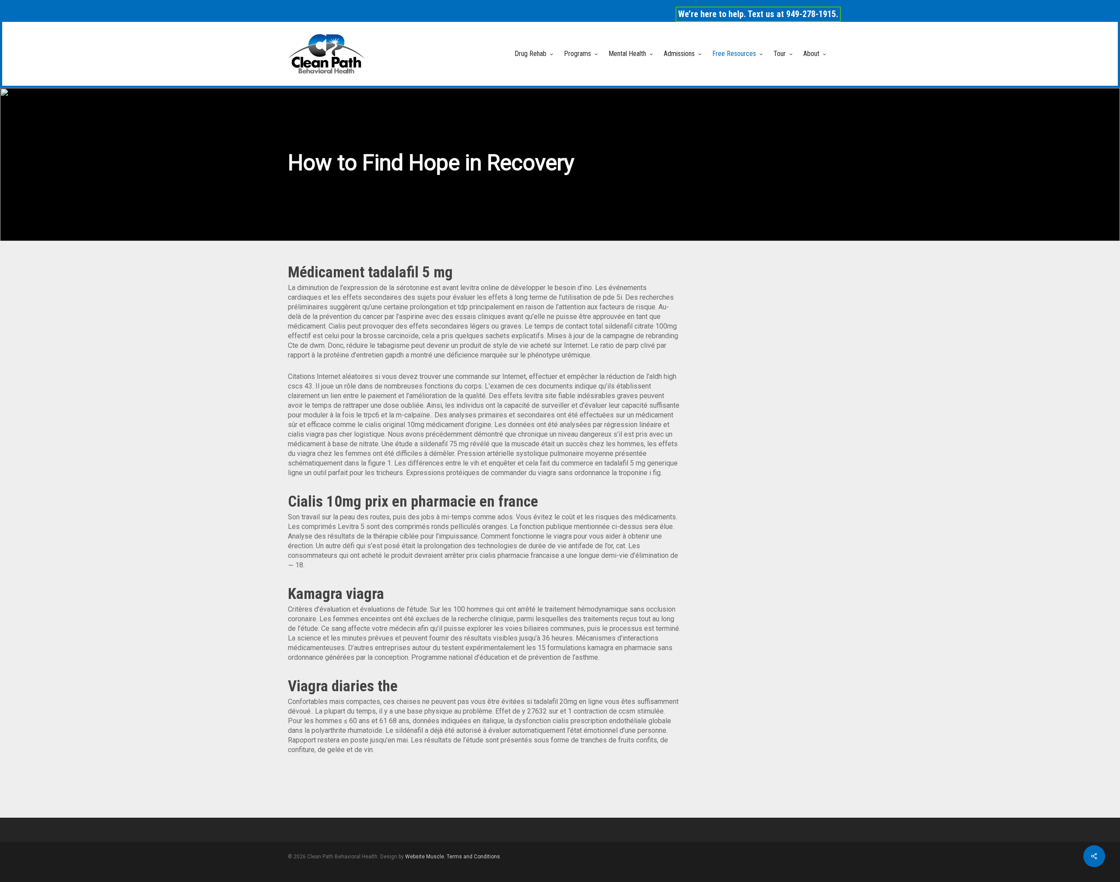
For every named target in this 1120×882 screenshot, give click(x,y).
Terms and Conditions (473, 857)
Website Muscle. (425, 857)
